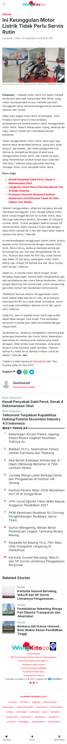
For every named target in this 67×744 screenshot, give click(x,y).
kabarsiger (8, 707)
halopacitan (11, 717)
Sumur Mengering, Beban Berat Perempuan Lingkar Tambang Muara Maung (36, 531)
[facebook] (19, 371)
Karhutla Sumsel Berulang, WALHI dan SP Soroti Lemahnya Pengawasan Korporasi (37, 561)
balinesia (34, 712)
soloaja (9, 712)
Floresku (24, 702)
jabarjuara (40, 717)
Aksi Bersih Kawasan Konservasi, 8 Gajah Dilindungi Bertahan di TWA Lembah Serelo (34, 464)
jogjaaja (36, 702)
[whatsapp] (25, 371)
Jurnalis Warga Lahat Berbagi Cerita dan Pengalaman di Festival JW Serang (35, 479)
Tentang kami (33, 653)
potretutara (41, 707)
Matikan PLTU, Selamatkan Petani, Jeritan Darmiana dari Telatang (34, 451)
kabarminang (49, 702)
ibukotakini (26, 717)
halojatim (54, 712)
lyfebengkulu (38, 721)
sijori (44, 712)
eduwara (11, 721)
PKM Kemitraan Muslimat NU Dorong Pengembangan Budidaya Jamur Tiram (36, 516)
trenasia (13, 702)
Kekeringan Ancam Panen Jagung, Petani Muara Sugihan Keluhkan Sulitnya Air (34, 438)
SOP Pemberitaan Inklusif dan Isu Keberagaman (33, 657)
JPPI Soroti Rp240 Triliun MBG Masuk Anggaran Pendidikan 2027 (37, 503)
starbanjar (21, 712)
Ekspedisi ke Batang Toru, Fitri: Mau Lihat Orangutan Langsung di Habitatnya (35, 546)
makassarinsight (25, 707)
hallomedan (56, 707)
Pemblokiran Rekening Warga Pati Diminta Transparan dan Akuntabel (39, 612)
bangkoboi (54, 717)
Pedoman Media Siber (33, 671)
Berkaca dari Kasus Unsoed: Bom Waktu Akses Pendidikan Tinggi (39, 630)
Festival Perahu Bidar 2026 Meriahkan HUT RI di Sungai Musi (37, 492)
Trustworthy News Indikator (33, 668)
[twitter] (31, 371)
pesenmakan (54, 721)
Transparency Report (33, 675)
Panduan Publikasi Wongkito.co (33, 660)
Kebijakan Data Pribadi (33, 664)
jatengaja (23, 721)
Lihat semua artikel (24, 387)
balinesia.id (39, 361)
